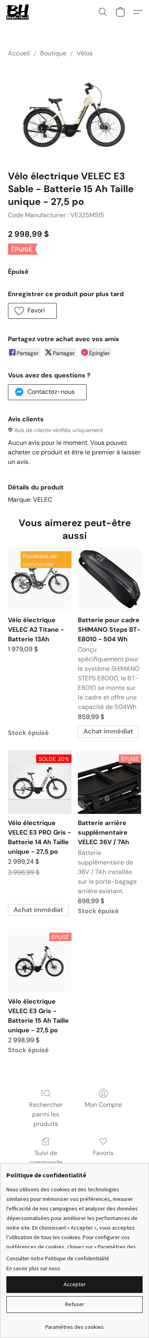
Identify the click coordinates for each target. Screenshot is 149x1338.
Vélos (85, 53)
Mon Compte (103, 1104)
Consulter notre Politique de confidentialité (57, 1258)
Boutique (53, 53)
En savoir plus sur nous (33, 1268)
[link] (74, 1324)
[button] (18, 12)
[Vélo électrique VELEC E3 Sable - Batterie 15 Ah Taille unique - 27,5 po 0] (74, 111)
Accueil (19, 53)
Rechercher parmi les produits (46, 1114)
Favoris (103, 1153)
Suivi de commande (45, 1158)
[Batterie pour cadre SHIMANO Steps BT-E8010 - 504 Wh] (109, 579)
